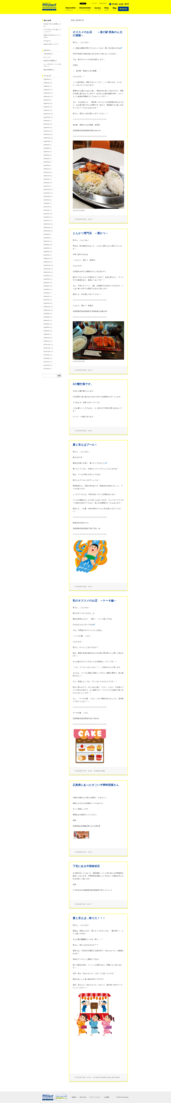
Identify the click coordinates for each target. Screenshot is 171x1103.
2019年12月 (47, 265)
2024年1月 (47, 131)
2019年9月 (47, 275)
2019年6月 (47, 286)
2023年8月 (47, 148)
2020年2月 (47, 258)
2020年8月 (47, 238)
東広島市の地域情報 (49, 60)
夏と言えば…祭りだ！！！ (89, 918)
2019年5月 (47, 289)
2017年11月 (47, 348)
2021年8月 (47, 203)
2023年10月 (47, 141)
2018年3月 (47, 334)
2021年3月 (47, 213)
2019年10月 (47, 272)
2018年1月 (47, 341)
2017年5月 (47, 368)
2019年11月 (47, 269)
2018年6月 (47, 324)
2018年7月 (47, 320)
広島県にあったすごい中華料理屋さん (96, 784)
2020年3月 (47, 255)
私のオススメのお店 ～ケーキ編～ (94, 600)
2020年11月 (47, 227)
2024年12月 (47, 114)
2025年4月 (47, 100)
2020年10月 (47, 231)
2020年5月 (47, 248)
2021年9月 (47, 200)
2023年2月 (47, 165)
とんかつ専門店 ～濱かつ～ (90, 233)
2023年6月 (47, 155)
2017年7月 (47, 362)
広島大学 (97, 1077)
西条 (103, 771)
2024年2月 (47, 127)
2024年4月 (47, 120)
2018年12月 (47, 303)
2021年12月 (47, 189)
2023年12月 (47, 134)
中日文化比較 (47, 53)
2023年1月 (47, 169)
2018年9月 (47, 313)
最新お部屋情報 (48, 69)
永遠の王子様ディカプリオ (51, 44)
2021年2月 (47, 217)
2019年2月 (47, 296)
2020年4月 (47, 251)
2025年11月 (47, 96)
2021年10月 (47, 196)
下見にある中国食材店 (86, 866)
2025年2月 (47, 107)
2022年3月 (47, 179)
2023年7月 (47, 151)
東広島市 (98, 771)
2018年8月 (47, 317)
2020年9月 (47, 234)
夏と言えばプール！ (85, 444)
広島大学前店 (115, 1077)
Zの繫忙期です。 (83, 384)
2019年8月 (47, 279)
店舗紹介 (74, 1097)
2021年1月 (47, 220)
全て (45, 57)
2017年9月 (47, 355)
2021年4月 (47, 210)
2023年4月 (47, 158)
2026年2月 (47, 86)
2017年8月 (47, 358)
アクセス (94, 3)
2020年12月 (47, 224)
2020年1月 (47, 262)
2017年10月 (47, 351)
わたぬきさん (47, 40)
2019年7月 (47, 282)
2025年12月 (47, 93)
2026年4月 (47, 79)
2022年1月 (47, 186)
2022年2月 (47, 182)
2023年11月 (47, 138)
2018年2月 (47, 337)
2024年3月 (47, 124)
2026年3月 (47, 82)
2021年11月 (47, 193)
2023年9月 (47, 145)
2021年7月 (47, 206)
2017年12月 (47, 344)
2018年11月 (47, 306)
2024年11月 (47, 117)
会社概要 (106, 1097)
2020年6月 (47, 244)
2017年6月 (47, 365)
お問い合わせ (102, 3)
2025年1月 (47, 110)
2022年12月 (47, 172)
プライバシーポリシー (95, 1097)
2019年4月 (47, 293)
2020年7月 (47, 241)
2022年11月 (47, 175)
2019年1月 (47, 299)
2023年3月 (47, 162)
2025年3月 (47, 103)
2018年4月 (47, 331)
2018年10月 (47, 310)
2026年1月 (47, 89)
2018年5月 (47, 327)
